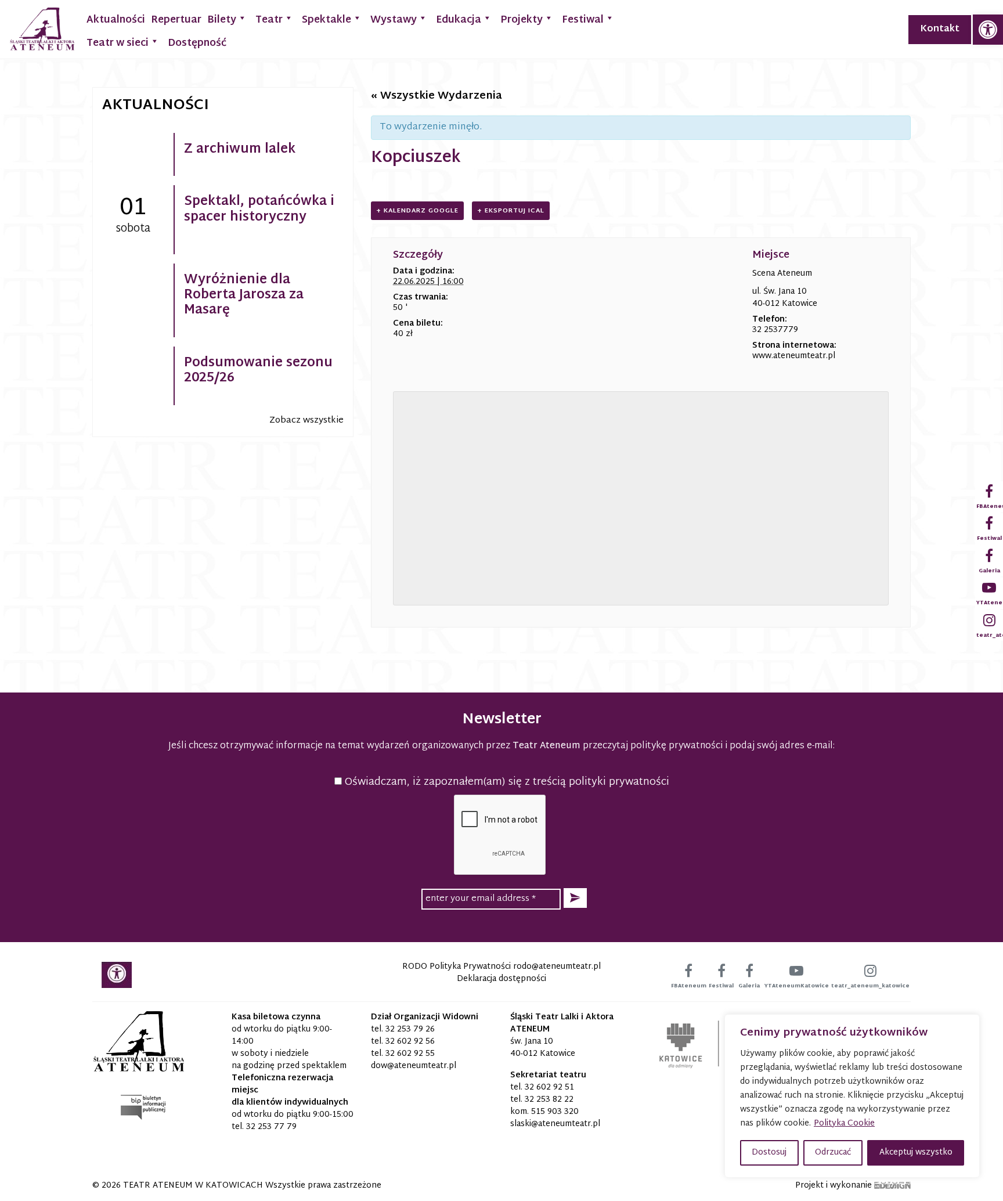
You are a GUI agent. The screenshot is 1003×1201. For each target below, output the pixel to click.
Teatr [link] (269, 20)
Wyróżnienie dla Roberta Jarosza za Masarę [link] (244, 296)
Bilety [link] (221, 20)
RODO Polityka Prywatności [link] (456, 967)
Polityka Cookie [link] (844, 1123)
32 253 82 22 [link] (549, 1099)
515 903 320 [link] (555, 1112)
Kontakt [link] (939, 29)
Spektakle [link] (326, 20)
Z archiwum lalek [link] (239, 149)
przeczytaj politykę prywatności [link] (653, 746)
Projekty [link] (521, 20)
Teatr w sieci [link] (117, 43)
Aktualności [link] (115, 20)
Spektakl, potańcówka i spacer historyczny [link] (259, 209)
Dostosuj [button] (769, 1152)
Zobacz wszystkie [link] (306, 420)
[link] (988, 30)
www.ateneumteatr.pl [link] (793, 356)
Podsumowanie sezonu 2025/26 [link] (258, 371)
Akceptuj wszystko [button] (916, 1152)
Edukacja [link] (458, 20)
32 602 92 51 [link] (549, 1087)
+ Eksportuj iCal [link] (510, 211)
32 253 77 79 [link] (271, 1127)
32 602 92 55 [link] (410, 1054)
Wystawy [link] (393, 20)
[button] (575, 898)
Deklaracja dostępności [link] (501, 979)
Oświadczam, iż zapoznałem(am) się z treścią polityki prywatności (505, 782)
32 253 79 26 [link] (410, 1029)
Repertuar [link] (176, 20)
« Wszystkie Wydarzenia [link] (436, 96)
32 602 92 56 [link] (410, 1041)
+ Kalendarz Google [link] (417, 211)
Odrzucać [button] (833, 1152)
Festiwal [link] (583, 20)
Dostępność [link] (197, 43)
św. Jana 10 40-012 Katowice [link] (542, 1047)
